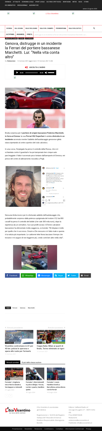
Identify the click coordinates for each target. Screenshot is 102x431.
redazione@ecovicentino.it (79, 420)
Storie (86, 2)
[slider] (51, 72)
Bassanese (20, 34)
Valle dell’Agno (31, 28)
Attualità (16, 2)
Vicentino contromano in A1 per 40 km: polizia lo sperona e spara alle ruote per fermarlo (19, 348)
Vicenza (9, 28)
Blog (80, 2)
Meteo (75, 2)
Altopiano (10, 34)
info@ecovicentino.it (84, 423)
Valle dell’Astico (75, 28)
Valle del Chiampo (46, 28)
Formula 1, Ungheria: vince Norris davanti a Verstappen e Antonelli (13, 384)
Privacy (88, 429)
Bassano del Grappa (11, 38)
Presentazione (17, 429)
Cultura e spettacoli (53, 2)
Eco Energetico (10, 5)
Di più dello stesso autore (31, 362)
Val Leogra (19, 28)
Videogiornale (22, 5)
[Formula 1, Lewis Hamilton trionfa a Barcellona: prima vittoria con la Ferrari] (56, 374)
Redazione (11, 61)
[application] (35, 72)
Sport (39, 343)
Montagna (67, 2)
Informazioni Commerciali (74, 429)
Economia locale (27, 2)
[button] (94, 28)
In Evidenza (29, 38)
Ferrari (15, 308)
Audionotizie (33, 5)
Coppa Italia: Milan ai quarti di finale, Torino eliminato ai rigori (50, 347)
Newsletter (28, 429)
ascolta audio (17, 72)
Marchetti (31, 308)
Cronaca (8, 2)
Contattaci (59, 429)
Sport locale (40, 2)
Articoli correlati (12, 362)
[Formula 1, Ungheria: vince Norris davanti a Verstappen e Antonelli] (14, 374)
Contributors (48, 429)
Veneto (29, 34)
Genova (22, 308)
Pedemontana (61, 28)
